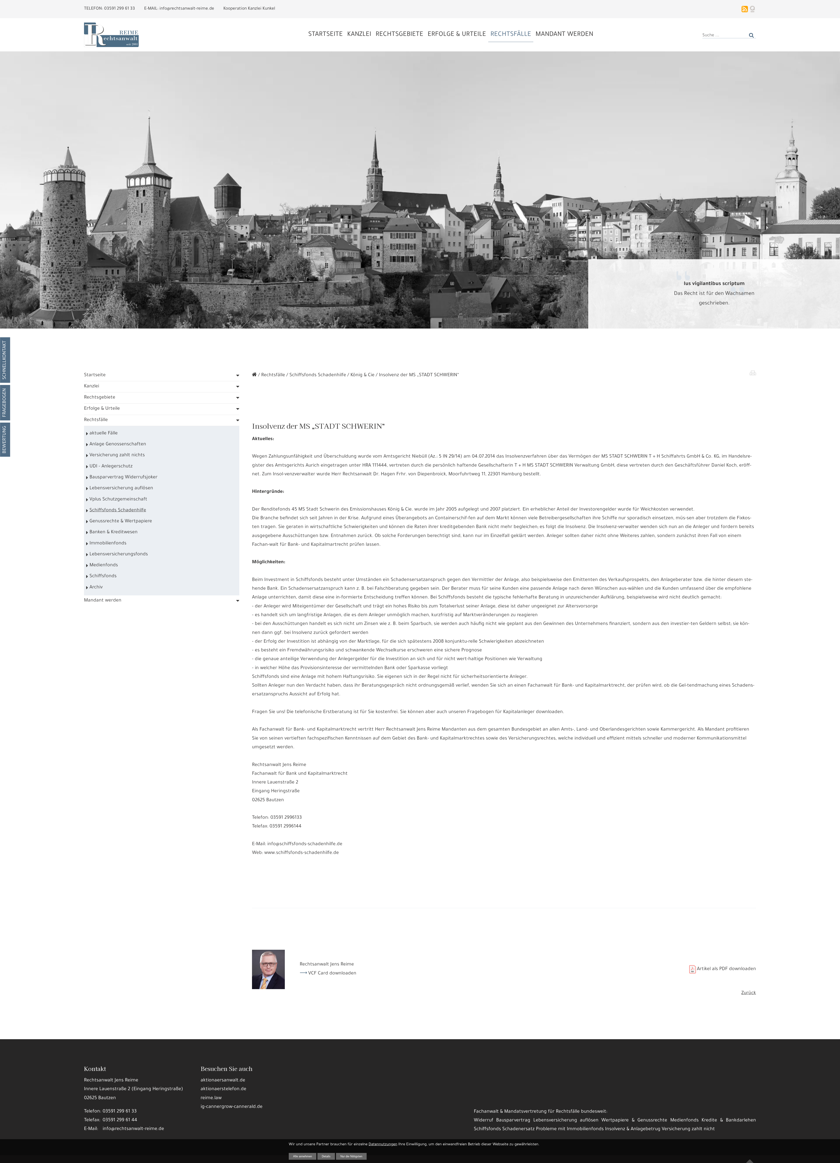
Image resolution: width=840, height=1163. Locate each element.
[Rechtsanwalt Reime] (254, 375)
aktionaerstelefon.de (223, 1089)
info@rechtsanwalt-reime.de (133, 1129)
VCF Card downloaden (332, 973)
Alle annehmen (302, 1156)
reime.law (211, 1098)
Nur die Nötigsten (351, 1156)
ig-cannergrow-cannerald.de (231, 1107)
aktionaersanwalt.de (223, 1080)
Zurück (748, 993)
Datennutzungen (383, 1145)
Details (326, 1156)
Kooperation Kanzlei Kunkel (249, 9)
